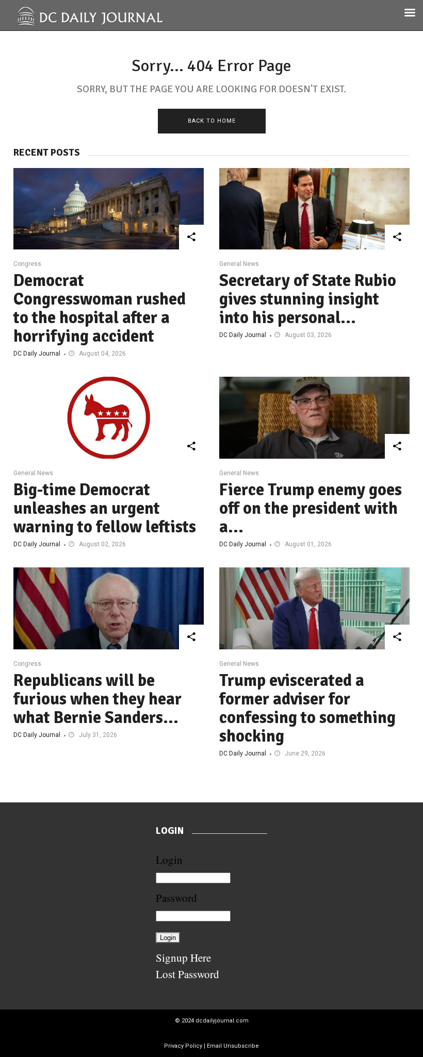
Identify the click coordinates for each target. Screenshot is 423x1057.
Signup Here (183, 957)
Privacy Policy (183, 1046)
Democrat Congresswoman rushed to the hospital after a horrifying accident (99, 308)
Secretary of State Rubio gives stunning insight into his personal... (307, 299)
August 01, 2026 (308, 544)
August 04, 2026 (102, 353)
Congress (27, 263)
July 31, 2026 (98, 735)
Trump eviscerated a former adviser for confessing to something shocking (307, 708)
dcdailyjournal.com (222, 1020)
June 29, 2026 (305, 753)
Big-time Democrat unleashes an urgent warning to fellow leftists (104, 508)
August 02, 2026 (102, 544)
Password (176, 898)
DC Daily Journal (36, 353)
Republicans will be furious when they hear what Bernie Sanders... (97, 699)
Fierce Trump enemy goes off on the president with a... (310, 508)
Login (169, 859)
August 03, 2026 (308, 335)
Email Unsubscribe (233, 1046)
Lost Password (187, 974)
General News (239, 263)
